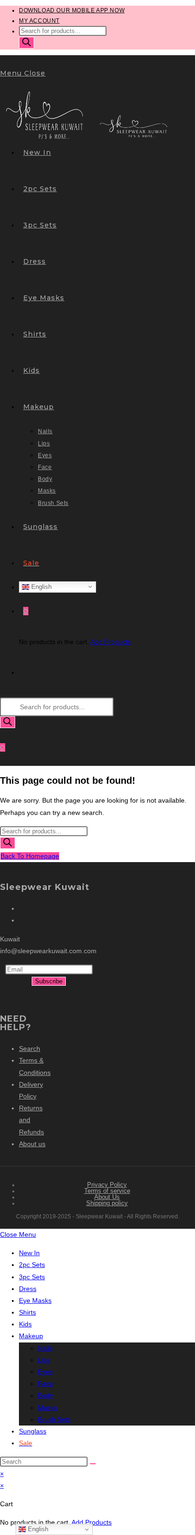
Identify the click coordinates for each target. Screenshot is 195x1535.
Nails (45, 1348)
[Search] (26, 43)
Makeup (31, 1336)
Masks (47, 1407)
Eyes (45, 1372)
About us (32, 1144)
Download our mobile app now (71, 10)
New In (29, 1253)
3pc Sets (32, 1277)
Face (45, 1383)
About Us (107, 1196)
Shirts (27, 1312)
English (40, 586)
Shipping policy (107, 1203)
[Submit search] (92, 1464)
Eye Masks (35, 1300)
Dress (27, 1288)
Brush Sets (54, 1419)
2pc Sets (32, 1264)
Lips (44, 1360)
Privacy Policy (107, 1184)
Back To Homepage (29, 856)
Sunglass (32, 1431)
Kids (25, 1324)
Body (45, 1395)
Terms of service (107, 1190)
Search (29, 1048)
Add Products (110, 642)
